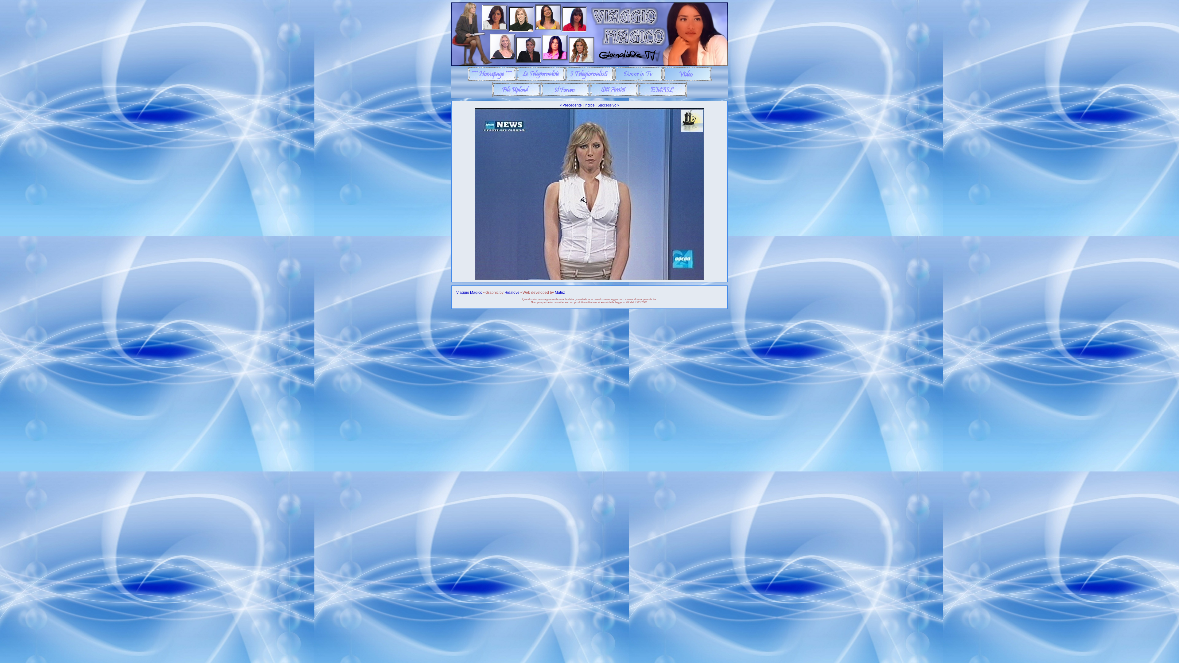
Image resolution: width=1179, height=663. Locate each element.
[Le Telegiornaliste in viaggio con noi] (540, 80)
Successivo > (608, 105)
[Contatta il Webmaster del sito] (662, 96)
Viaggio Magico (469, 292)
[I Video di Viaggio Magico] (687, 80)
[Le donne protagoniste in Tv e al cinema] (638, 80)
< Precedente (570, 105)
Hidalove (511, 292)
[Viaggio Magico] (589, 64)
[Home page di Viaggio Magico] (492, 80)
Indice (590, 105)
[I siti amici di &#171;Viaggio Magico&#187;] (614, 96)
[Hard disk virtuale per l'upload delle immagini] (516, 96)
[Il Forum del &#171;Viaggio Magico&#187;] (565, 96)
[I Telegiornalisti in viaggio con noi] (589, 80)
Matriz (560, 292)
